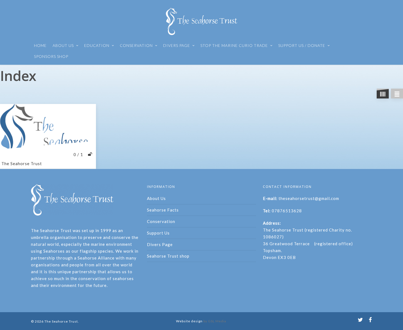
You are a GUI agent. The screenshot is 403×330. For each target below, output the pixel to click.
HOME (40, 45)
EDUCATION (96, 45)
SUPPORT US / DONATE (301, 45)
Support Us (158, 232)
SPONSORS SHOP (51, 56)
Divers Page (160, 244)
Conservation (161, 221)
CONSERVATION (136, 45)
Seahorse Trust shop (168, 255)
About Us (156, 198)
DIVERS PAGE (176, 45)
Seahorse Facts (163, 209)
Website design (189, 321)
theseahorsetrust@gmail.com (309, 198)
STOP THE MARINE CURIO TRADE (234, 45)
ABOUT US (63, 45)
